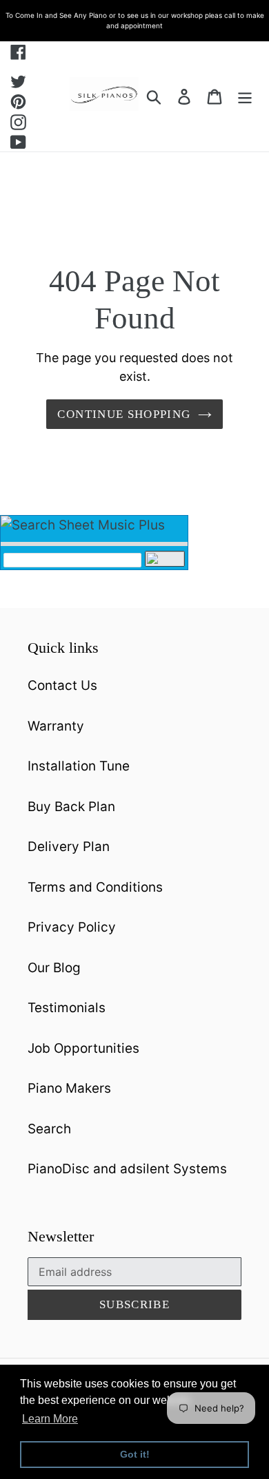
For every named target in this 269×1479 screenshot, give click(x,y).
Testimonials (67, 1008)
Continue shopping (123, 414)
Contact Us (62, 685)
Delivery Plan (69, 846)
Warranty (56, 726)
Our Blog (54, 968)
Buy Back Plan (71, 807)
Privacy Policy (72, 927)
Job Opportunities (83, 1048)
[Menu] (245, 97)
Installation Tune (79, 766)
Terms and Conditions (95, 887)
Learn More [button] (50, 1419)
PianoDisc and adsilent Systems (127, 1169)
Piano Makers (69, 1088)
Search (49, 1129)
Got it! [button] (135, 1454)
